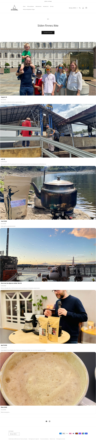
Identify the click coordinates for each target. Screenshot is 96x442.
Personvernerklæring (44, 438)
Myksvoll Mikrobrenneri (15, 438)
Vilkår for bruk (52, 438)
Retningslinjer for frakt (60, 438)
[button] (79, 7)
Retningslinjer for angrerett (34, 438)
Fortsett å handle (48, 32)
